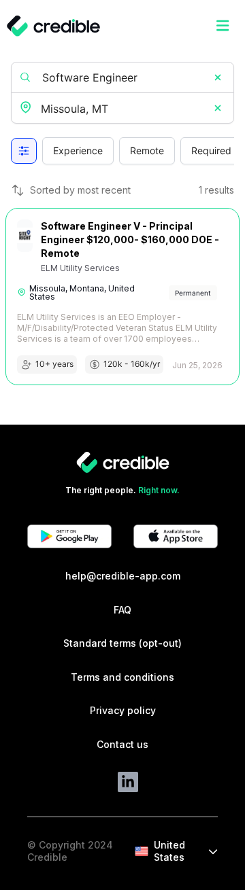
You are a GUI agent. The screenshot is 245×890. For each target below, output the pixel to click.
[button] (218, 77)
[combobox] (124, 109)
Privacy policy (123, 710)
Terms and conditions (122, 677)
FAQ (122, 610)
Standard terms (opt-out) (122, 643)
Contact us (122, 744)
